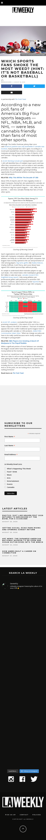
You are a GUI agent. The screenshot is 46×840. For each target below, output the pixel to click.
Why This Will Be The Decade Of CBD (23, 177)
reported (35, 282)
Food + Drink (12, 472)
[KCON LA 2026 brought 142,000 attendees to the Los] (23, 700)
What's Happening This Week (19, 469)
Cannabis (10, 487)
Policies (36, 815)
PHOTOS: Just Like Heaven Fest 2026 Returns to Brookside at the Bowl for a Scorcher (22, 517)
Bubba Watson (37, 263)
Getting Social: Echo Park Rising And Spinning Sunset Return (21, 528)
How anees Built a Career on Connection (19, 552)
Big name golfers (22, 263)
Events (10, 484)
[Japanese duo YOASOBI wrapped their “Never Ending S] (23, 662)
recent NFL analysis (10, 322)
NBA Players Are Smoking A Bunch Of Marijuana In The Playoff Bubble (20, 342)
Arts (8, 478)
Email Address (11, 454)
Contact (24, 815)
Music (9, 475)
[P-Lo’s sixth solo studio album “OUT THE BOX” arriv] (23, 742)
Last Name (9, 445)
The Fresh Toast (20, 99)
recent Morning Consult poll (13, 161)
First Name (9, 436)
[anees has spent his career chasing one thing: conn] (23, 616)
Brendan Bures (6, 82)
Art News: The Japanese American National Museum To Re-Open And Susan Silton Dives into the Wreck (22, 540)
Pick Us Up (10, 815)
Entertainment (13, 481)
